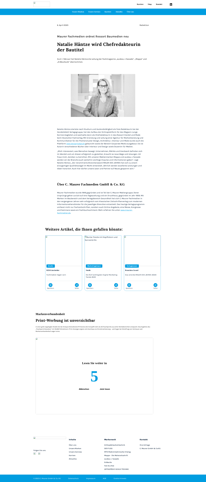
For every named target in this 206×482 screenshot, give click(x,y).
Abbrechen (84, 389)
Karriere (140, 4)
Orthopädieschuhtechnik (114, 445)
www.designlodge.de (75, 143)
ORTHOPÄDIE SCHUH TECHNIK (116, 469)
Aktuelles (119, 12)
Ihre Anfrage (145, 445)
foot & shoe (109, 466)
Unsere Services (94, 12)
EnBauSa (108, 462)
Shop (150, 4)
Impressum (90, 478)
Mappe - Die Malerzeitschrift (116, 455)
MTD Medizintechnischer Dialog (117, 452)
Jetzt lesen (105, 389)
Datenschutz (73, 478)
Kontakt (159, 4)
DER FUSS (108, 448)
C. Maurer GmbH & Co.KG (150, 448)
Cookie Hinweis (120, 478)
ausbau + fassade (111, 459)
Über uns (130, 12)
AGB (104, 478)
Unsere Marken (78, 12)
